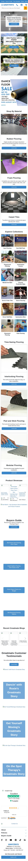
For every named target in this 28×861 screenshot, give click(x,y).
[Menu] (2, 5)
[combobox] (14, 8)
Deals (22, 1)
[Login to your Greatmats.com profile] (21, 5)
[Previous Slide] (3, 492)
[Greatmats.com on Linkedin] (25, 840)
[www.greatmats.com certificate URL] (14, 818)
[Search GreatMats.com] (25, 8)
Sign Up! (13, 857)
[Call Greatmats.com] (17, 5)
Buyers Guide (9, 1)
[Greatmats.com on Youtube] (11, 840)
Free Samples (16, 1)
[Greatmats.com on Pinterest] (16, 840)
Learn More (14, 527)
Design (3, 1)
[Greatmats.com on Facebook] (1, 840)
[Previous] (3, 638)
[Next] (25, 638)
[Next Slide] (25, 492)
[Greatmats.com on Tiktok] (20, 840)
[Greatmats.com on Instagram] (6, 840)
